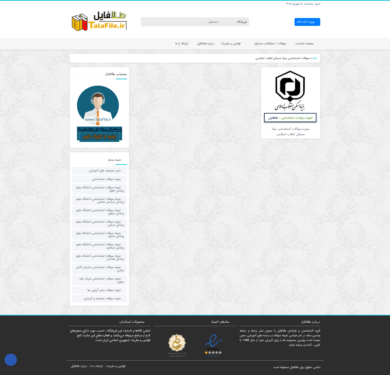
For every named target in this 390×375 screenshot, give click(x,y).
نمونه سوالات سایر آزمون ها (104, 290)
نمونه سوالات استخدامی (106, 179)
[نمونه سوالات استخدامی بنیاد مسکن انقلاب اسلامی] (290, 96)
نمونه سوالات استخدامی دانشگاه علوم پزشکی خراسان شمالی (100, 201)
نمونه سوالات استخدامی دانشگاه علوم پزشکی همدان (100, 257)
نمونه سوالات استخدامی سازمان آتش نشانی (100, 269)
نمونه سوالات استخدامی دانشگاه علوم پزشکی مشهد (100, 235)
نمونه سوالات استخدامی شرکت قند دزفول (101, 280)
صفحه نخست (304, 43)
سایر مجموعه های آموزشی (105, 170)
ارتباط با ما (181, 43)
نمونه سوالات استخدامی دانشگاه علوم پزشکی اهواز (100, 189)
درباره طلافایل (205, 43)
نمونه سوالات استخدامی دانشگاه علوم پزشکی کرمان (100, 223)
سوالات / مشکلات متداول (270, 43)
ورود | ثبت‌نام (306, 21)
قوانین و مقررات (231, 43)
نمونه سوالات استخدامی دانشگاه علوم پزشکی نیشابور (100, 246)
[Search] (145, 21)
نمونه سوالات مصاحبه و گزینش (102, 298)
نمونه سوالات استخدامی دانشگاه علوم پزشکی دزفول (100, 212)
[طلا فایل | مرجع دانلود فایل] (99, 22)
